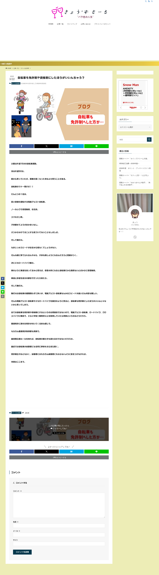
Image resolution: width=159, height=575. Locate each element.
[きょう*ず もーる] (79, 12)
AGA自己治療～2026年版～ (129, 163)
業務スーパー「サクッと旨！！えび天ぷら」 (134, 176)
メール (16, 531)
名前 (16, 522)
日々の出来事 (16, 83)
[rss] (148, 1)
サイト (15, 540)
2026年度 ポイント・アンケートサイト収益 (135, 169)
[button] (21, 146)
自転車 (27, 413)
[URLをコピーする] (2, 296)
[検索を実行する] (149, 139)
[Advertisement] (79, 44)
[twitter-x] (145, 1)
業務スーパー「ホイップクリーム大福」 (134, 158)
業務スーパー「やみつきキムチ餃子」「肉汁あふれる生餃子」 (134, 183)
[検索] (151, 1)
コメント (17, 491)
